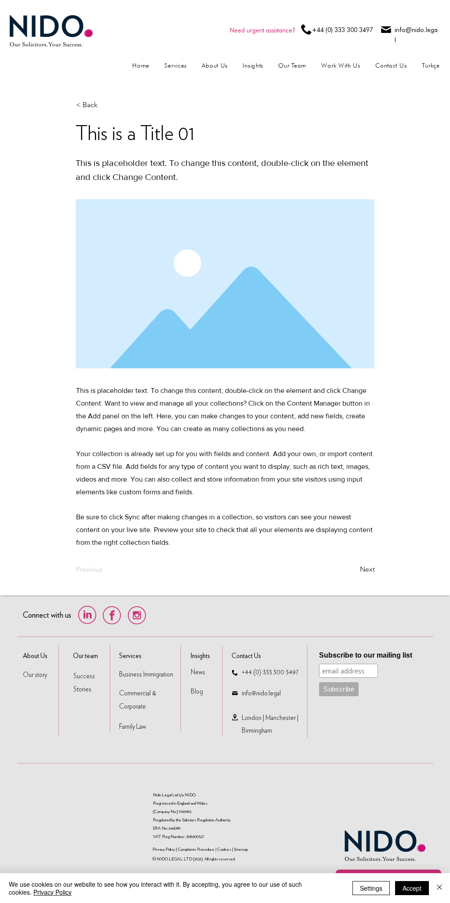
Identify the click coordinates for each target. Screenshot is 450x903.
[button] (105, 105)
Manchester (280, 718)
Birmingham (257, 730)
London (251, 718)
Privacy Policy (164, 849)
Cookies (224, 849)
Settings (371, 888)
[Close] (439, 888)
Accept (412, 888)
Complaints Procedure (196, 849)
